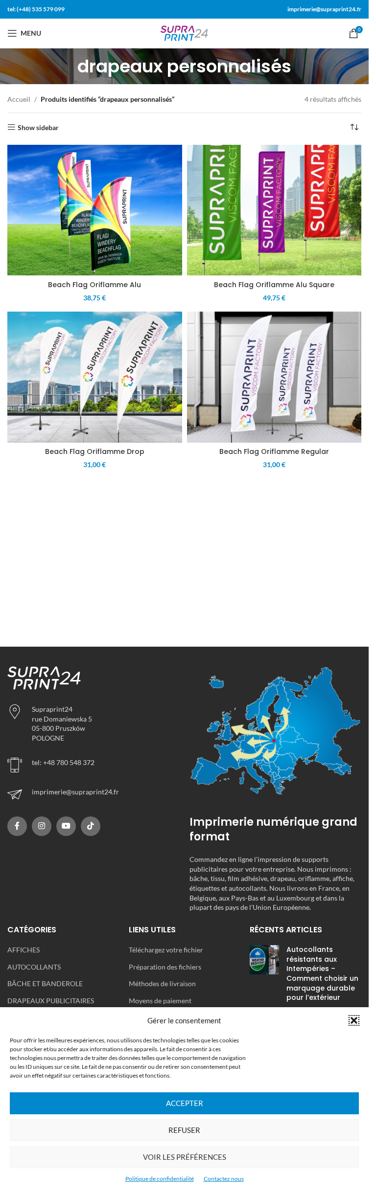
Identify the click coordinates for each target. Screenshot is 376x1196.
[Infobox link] (93, 794)
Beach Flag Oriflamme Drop (94, 451)
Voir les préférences (184, 1156)
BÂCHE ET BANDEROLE (45, 983)
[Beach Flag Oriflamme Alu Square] (274, 210)
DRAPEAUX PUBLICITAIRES (50, 1000)
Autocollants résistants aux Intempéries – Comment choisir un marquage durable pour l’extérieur (322, 973)
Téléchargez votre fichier (166, 950)
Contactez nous (224, 1178)
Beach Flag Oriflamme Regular (274, 451)
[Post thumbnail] (264, 976)
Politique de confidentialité (159, 1178)
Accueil (18, 99)
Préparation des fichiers (165, 967)
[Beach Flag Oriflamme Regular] (274, 377)
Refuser (184, 1130)
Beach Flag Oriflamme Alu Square (274, 285)
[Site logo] (184, 32)
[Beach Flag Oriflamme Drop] (94, 377)
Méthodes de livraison (162, 983)
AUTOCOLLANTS (34, 967)
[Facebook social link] (17, 826)
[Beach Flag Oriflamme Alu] (94, 210)
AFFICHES (23, 950)
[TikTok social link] (90, 826)
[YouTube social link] (66, 826)
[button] (354, 1020)
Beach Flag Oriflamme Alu (94, 285)
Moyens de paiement (160, 1000)
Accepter (184, 1103)
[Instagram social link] (41, 826)
